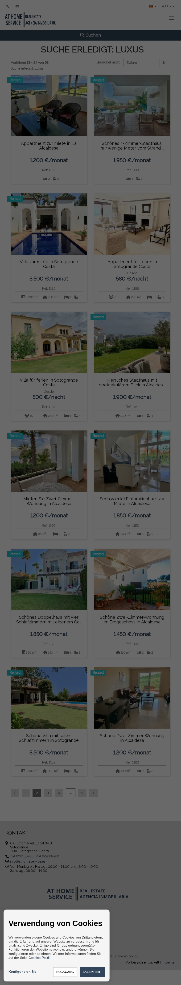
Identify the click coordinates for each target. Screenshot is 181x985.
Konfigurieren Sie (22, 971)
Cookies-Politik (39, 958)
